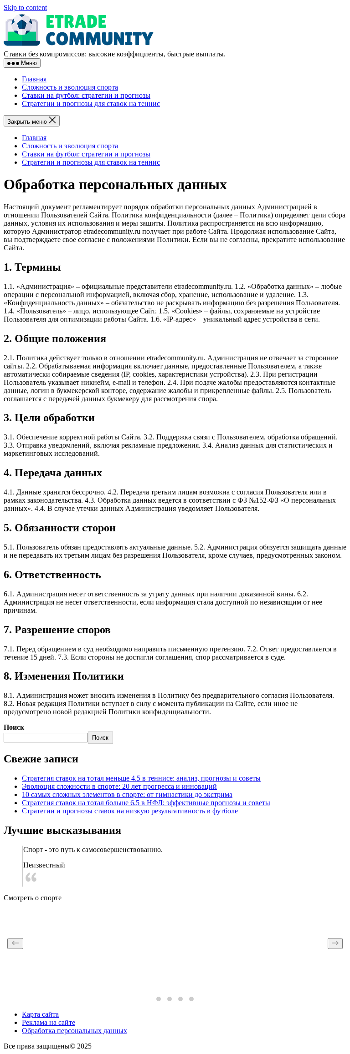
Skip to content (25, 7)
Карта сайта (40, 1014)
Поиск (14, 727)
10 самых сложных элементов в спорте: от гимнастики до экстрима (127, 794)
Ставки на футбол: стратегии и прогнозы (86, 95)
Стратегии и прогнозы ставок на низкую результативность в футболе (130, 811)
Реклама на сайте (48, 1022)
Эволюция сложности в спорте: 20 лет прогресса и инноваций (119, 786)
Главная (34, 79)
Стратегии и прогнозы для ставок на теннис (91, 103)
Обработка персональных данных (74, 1030)
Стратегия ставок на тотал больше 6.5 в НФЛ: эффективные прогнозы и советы (146, 803)
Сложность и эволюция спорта (70, 87)
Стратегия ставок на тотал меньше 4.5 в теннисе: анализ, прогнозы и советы (141, 778)
